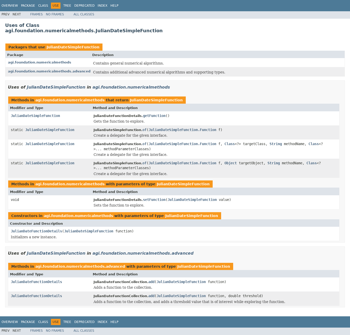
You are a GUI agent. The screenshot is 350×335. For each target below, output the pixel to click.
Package (28, 5)
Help (114, 5)
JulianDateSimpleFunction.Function (182, 130)
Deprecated (84, 5)
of (144, 130)
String (276, 144)
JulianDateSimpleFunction (73, 47)
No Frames (55, 14)
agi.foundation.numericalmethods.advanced (49, 71)
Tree (67, 5)
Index (102, 5)
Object (230, 163)
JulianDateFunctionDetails (36, 231)
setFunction (154, 200)
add (151, 282)
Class (43, 5)
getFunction (154, 116)
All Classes (84, 14)
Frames (36, 14)
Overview (10, 5)
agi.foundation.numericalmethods (39, 62)
